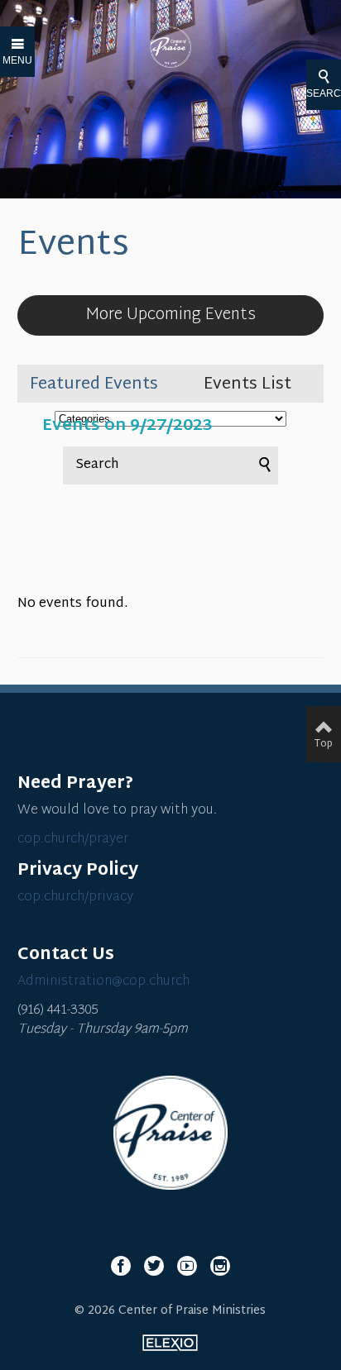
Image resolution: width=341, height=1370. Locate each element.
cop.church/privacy (75, 897)
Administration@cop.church (103, 982)
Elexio (170, 1342)
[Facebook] (121, 1266)
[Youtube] (187, 1266)
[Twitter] (154, 1266)
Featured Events (94, 384)
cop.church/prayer (72, 840)
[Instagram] (220, 1266)
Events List (247, 384)
